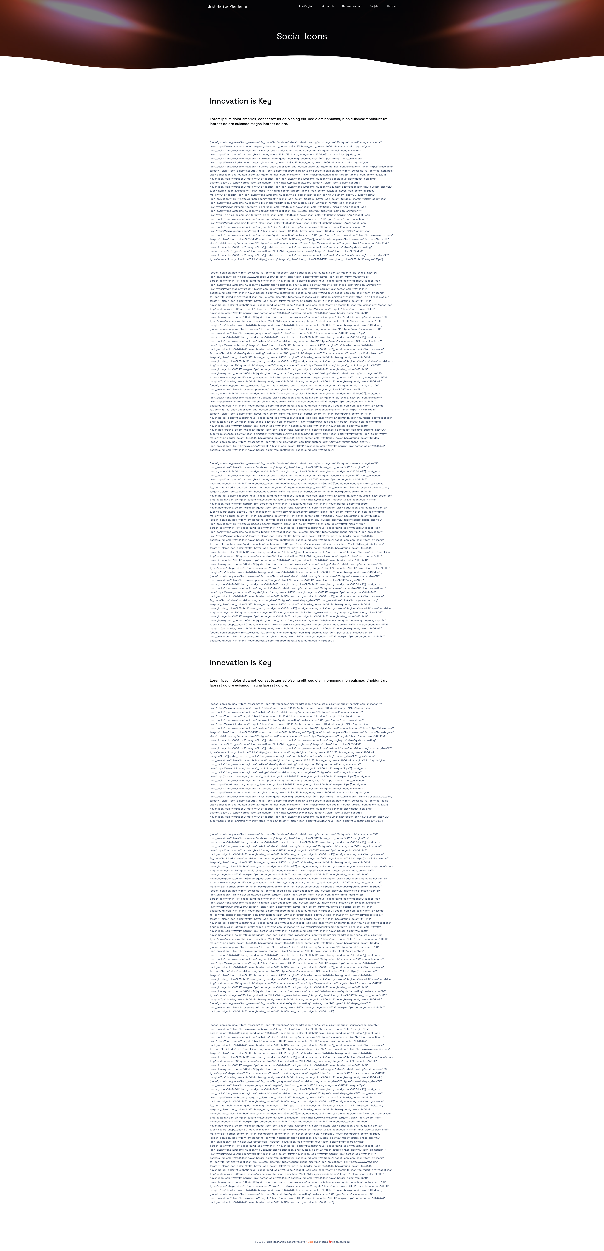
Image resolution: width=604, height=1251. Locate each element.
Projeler (374, 6)
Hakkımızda (327, 6)
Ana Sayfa (305, 6)
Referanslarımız (352, 6)
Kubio (310, 1241)
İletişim (392, 6)
